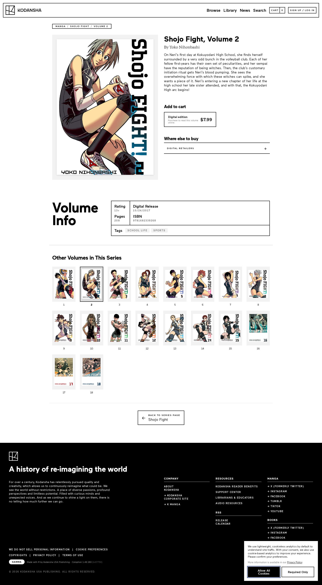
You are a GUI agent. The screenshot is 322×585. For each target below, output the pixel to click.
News (245, 10)
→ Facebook (276, 496)
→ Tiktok (274, 506)
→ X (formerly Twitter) (285, 486)
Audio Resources (229, 503)
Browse (213, 10)
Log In (310, 10)
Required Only (298, 572)
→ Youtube (275, 511)
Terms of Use (72, 555)
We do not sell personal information (39, 549)
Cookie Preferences (92, 549)
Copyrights (18, 555)
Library (230, 10)
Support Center (228, 492)
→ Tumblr (274, 501)
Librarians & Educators (235, 497)
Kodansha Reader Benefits (237, 486)
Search (259, 10)
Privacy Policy (44, 555)
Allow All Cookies (264, 572)
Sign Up (296, 10)
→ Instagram (277, 491)
